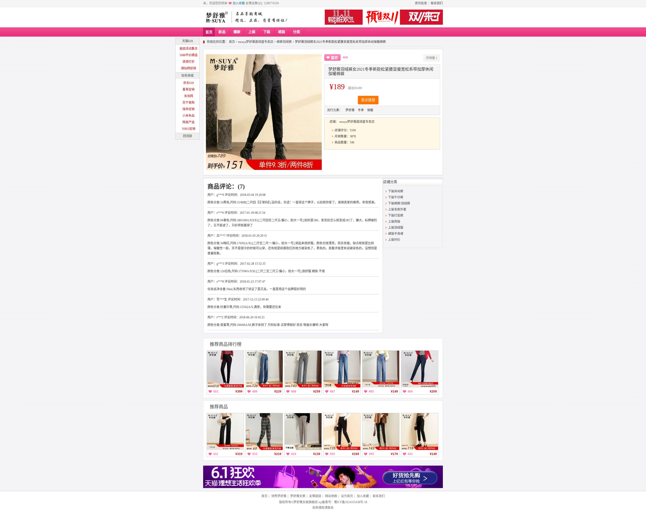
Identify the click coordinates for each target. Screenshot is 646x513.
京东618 (188, 83)
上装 (251, 32)
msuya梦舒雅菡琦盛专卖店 (255, 42)
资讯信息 (421, 3)
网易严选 (188, 122)
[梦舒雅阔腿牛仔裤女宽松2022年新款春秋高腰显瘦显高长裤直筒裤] (264, 369)
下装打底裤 (395, 215)
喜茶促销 (188, 89)
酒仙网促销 (188, 68)
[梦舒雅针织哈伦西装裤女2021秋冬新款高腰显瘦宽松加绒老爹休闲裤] (342, 431)
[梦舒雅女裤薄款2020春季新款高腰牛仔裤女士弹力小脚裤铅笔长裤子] (419, 369)
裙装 (281, 32)
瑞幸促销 (188, 109)
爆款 (236, 32)
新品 (222, 32)
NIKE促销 (188, 129)
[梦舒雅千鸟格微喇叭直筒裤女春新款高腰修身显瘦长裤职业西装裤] (303, 369)
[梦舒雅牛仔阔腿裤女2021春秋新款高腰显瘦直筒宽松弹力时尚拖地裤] (380, 369)
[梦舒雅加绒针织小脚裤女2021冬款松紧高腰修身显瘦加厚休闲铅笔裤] (380, 431)
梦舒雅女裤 (297, 496)
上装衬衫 (394, 240)
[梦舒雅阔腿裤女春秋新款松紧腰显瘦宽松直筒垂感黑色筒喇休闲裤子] (225, 431)
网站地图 (331, 496)
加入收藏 (239, 3)
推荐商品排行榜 (225, 344)
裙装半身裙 (395, 233)
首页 (208, 32)
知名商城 (187, 75)
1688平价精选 (188, 55)
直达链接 (368, 100)
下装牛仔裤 (395, 197)
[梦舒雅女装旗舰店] (216, 17)
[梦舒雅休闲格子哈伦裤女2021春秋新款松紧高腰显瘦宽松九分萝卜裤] (264, 431)
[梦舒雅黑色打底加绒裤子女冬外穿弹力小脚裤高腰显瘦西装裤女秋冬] (225, 369)
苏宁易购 (188, 102)
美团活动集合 (188, 48)
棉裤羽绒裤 (284, 42)
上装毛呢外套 (397, 209)
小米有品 (188, 115)
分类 (296, 32)
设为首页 (347, 496)
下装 (266, 32)
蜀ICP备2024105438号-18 (350, 502)
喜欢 (334, 58)
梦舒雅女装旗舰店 (305, 502)
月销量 (431, 58)
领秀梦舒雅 (278, 496)
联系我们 (437, 3)
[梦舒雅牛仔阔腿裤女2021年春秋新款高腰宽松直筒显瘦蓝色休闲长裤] (342, 369)
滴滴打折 (188, 62)
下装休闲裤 (395, 191)
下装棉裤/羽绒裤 (399, 203)
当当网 (188, 96)
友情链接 (315, 496)
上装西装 (394, 221)
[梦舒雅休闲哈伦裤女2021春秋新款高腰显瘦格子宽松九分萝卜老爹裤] (303, 431)
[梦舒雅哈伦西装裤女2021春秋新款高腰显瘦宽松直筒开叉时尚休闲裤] (419, 431)
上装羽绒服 (395, 227)
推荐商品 (219, 406)
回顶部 (187, 136)
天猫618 (187, 41)
